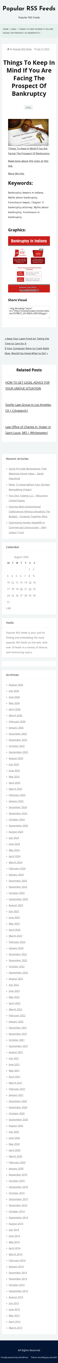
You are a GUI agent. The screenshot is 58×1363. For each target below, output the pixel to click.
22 (30, 589)
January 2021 (16, 1095)
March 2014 (15, 1254)
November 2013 (18, 1278)
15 (30, 582)
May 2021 (14, 1070)
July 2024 (14, 837)
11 (12, 582)
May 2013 (14, 1315)
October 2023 (17, 893)
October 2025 (17, 746)
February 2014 (17, 1260)
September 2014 (18, 1217)
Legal (28, 107)
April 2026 (14, 709)
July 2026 (14, 691)
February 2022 (17, 1015)
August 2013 (16, 1297)
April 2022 (14, 1003)
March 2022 (15, 1009)
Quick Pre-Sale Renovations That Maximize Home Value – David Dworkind (28, 473)
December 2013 (18, 1272)
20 (21, 589)
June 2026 (14, 697)
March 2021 (15, 1082)
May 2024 (14, 850)
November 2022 (18, 960)
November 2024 (18, 813)
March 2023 (15, 935)
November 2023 (18, 886)
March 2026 (15, 715)
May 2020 (14, 1144)
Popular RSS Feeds (29, 9)
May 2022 (14, 997)
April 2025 (14, 782)
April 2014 (14, 1248)
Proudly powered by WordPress (14, 1357)
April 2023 (14, 929)
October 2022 (17, 966)
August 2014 (16, 1223)
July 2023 (14, 911)
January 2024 (16, 874)
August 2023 (16, 905)
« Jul (8, 608)
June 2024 (14, 844)
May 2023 (14, 923)
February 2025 (17, 795)
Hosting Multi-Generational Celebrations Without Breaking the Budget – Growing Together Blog (29, 511)
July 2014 (14, 1229)
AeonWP (53, 1357)
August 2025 (16, 758)
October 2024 (17, 819)
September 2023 (18, 899)
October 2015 (17, 1193)
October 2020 (17, 1113)
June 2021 (14, 1064)
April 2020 (14, 1150)
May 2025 (14, 776)
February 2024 (17, 868)
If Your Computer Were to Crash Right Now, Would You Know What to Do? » (27, 351)
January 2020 (16, 1168)
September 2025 (18, 752)
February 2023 (17, 942)
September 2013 (18, 1291)
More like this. (16, 173)
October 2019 (17, 1180)
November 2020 (18, 1107)
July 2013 (14, 1303)
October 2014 (17, 1211)
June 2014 (14, 1236)
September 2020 (18, 1119)
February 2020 (17, 1162)
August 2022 (16, 978)
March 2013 (15, 1327)
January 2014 (16, 1266)
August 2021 (16, 1052)
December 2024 (18, 807)
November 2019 (18, 1174)
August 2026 (16, 684)
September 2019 (18, 1187)
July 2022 (14, 984)
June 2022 (14, 991)
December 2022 (18, 954)
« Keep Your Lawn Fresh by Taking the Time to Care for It (27, 341)
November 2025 (18, 740)
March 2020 (15, 1156)
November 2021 (18, 1033)
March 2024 (15, 862)
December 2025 (18, 733)
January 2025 (16, 801)
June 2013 (14, 1309)
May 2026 (14, 703)
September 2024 (18, 825)
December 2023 (18, 880)
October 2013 (17, 1285)
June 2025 (14, 770)
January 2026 (16, 727)
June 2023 (14, 917)
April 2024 (14, 856)
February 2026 (17, 721)
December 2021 (18, 1027)
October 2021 (17, 1040)
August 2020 (16, 1125)
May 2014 (14, 1242)
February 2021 (17, 1089)
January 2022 (16, 1021)
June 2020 (14, 1138)
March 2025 (15, 789)
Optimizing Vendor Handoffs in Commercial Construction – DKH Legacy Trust (27, 527)
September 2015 (18, 1199)
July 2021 (14, 1058)
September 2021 (18, 1046)
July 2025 (14, 764)
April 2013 (14, 1321)
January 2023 (16, 948)
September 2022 (18, 972)
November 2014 (18, 1205)
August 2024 (16, 831)
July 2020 (14, 1131)
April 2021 (14, 1076)
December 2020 (18, 1101)
